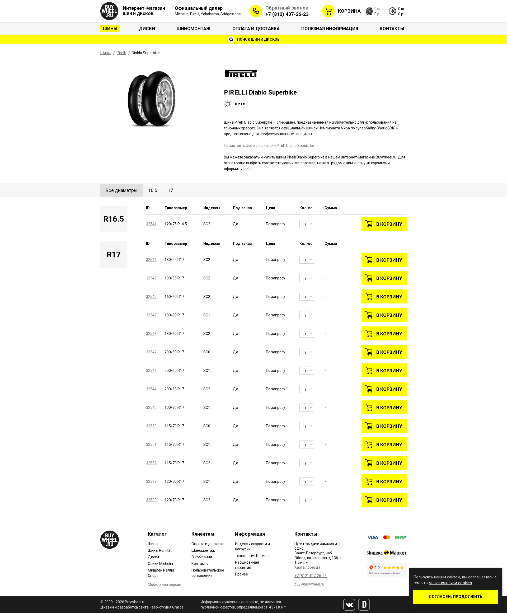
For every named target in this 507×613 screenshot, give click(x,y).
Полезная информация (329, 28)
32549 (151, 296)
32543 (151, 370)
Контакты (392, 28)
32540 (151, 407)
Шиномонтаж (194, 28)
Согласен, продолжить (455, 596)
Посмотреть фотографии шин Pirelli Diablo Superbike (269, 145)
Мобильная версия (164, 584)
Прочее (241, 574)
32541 (151, 224)
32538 (151, 481)
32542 (151, 352)
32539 (151, 500)
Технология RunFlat (252, 556)
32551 (151, 444)
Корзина (349, 11)
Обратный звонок (286, 8)
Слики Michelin (160, 563)
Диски (147, 28)
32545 (151, 278)
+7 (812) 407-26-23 (286, 14)
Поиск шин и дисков (258, 39)
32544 (151, 389)
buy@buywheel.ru (309, 584)
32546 (151, 260)
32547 (151, 315)
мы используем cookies (450, 583)
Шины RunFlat (160, 550)
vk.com (349, 605)
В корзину (389, 224)
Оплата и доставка (256, 28)
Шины (110, 28)
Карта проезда (307, 567)
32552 (151, 463)
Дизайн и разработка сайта (124, 607)
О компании (201, 557)
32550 (151, 426)
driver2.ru (364, 605)
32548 (151, 333)
